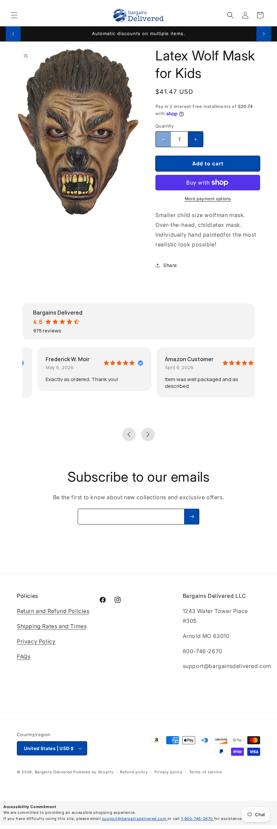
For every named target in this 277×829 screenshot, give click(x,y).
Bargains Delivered (53, 772)
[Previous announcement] (13, 33)
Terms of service (205, 772)
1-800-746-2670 (197, 818)
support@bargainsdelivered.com (135, 818)
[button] (14, 15)
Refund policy (134, 772)
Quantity (164, 126)
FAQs (23, 656)
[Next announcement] (263, 33)
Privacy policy (168, 772)
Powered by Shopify (93, 772)
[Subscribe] (191, 517)
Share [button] (170, 265)
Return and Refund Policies (53, 611)
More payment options (208, 198)
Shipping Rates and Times (51, 626)
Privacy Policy (36, 641)
